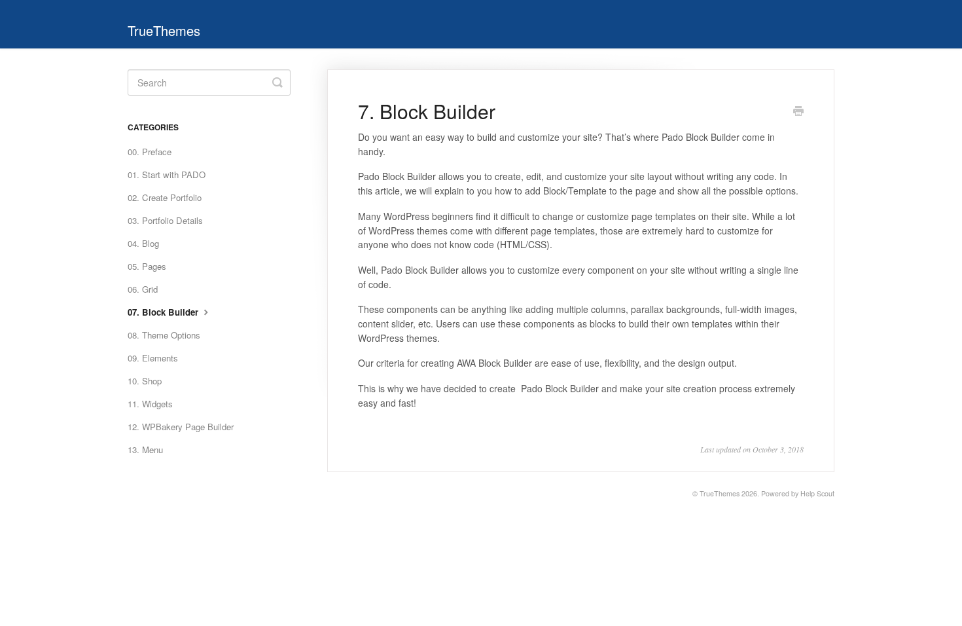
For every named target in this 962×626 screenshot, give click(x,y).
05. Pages (147, 266)
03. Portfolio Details (165, 220)
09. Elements (153, 358)
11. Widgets (150, 403)
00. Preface (149, 151)
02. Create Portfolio (165, 197)
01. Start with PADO (166, 174)
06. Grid (143, 289)
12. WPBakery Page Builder (181, 426)
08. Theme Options (164, 335)
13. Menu (145, 449)
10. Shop (145, 381)
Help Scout (817, 493)
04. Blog (143, 243)
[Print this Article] (798, 112)
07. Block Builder (164, 312)
